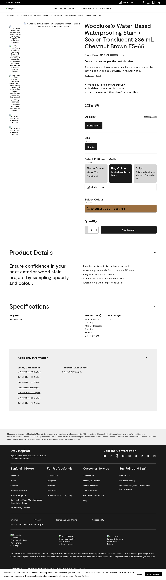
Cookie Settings (82, 576)
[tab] (14, 34)
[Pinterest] (130, 456)
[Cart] (158, 2)
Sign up (14, 455)
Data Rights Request (20, 503)
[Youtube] (123, 456)
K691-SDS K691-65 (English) (29, 377)
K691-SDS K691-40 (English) (29, 372)
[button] (143, 2)
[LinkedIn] (148, 456)
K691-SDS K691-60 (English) (29, 382)
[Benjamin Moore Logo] (14, 8)
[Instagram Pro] (117, 456)
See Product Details (93, 76)
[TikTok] (154, 456)
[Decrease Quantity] (86, 229)
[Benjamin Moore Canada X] (136, 456)
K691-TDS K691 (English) (72, 372)
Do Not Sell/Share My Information (26, 500)
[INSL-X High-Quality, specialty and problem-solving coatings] (71, 540)
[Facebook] (105, 456)
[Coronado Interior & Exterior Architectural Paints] (119, 540)
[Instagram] (111, 456)
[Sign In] (148, 2)
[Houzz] (142, 456)
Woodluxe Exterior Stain (124, 91)
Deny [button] (139, 574)
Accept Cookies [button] (153, 574)
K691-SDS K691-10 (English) (29, 387)
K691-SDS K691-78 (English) (29, 403)
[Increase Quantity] (96, 229)
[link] (153, 2)
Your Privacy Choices (20, 507)
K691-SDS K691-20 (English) (29, 392)
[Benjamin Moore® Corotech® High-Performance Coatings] (23, 540)
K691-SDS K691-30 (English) (29, 398)
